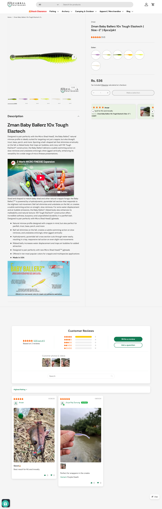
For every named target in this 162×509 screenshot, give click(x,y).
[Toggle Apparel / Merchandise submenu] (122, 11)
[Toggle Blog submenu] (132, 11)
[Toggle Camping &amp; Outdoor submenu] (95, 11)
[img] (18, 399)
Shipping (104, 85)
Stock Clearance (39, 11)
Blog (128, 11)
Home (10, 17)
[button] (153, 4)
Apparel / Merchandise (110, 11)
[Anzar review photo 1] (34, 435)
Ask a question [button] (128, 345)
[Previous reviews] (93, 111)
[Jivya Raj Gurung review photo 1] (80, 435)
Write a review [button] (128, 339)
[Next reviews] (152, 111)
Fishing (52, 11)
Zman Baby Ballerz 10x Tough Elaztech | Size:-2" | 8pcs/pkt (28, 17)
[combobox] (84, 4)
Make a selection (133, 93)
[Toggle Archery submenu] (71, 11)
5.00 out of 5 (39, 341)
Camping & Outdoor (84, 11)
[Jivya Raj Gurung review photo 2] (63, 466)
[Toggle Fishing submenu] (58, 11)
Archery (65, 11)
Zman (93, 22)
